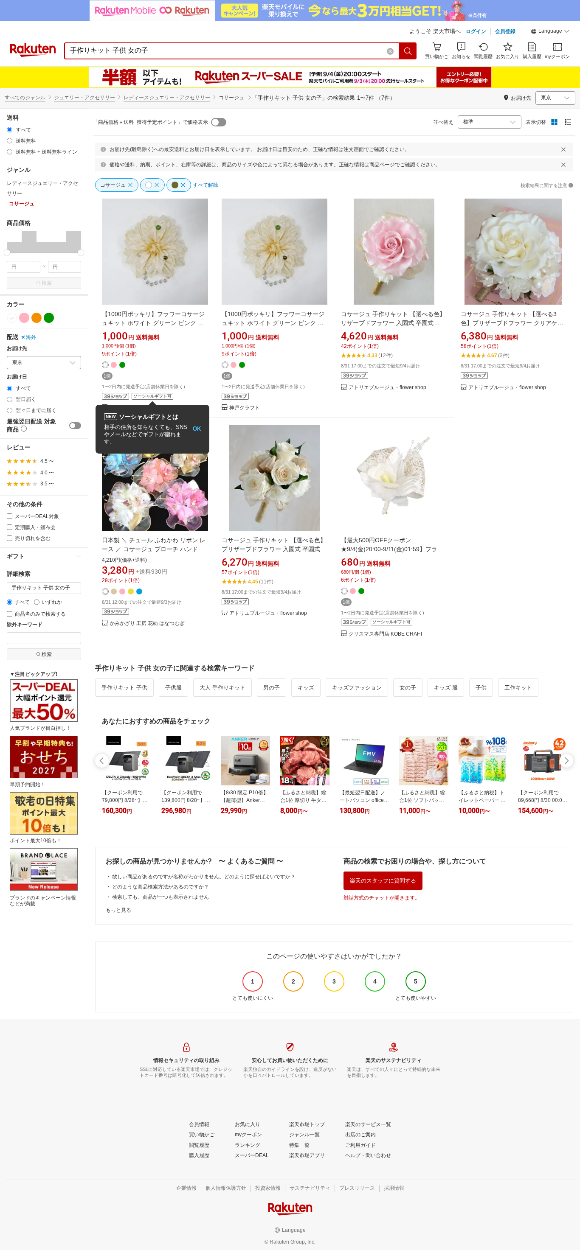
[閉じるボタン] (563, 149)
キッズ (306, 687)
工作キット (518, 687)
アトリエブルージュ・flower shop (387, 387)
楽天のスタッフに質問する (383, 880)
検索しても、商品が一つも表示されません (160, 897)
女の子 (408, 687)
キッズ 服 (446, 687)
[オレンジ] (36, 318)
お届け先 (17, 348)
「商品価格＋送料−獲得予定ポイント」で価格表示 (150, 122)
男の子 (271, 687)
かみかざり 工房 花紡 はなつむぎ (147, 623)
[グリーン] (49, 318)
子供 (481, 687)
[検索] (408, 50)
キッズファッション (357, 687)
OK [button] (197, 429)
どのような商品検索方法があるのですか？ (160, 887)
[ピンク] (24, 318)
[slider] (7, 252)
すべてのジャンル (25, 98)
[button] (550, 32)
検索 (47, 283)
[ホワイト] (12, 318)
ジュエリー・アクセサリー (84, 98)
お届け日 (17, 377)
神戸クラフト (244, 408)
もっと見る (118, 910)
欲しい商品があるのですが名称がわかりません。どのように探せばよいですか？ (204, 877)
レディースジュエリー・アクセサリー (167, 98)
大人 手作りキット (222, 687)
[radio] (9, 129)
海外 (31, 337)
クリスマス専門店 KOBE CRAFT (386, 634)
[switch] (75, 425)
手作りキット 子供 (124, 687)
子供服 (173, 687)
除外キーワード (24, 625)
